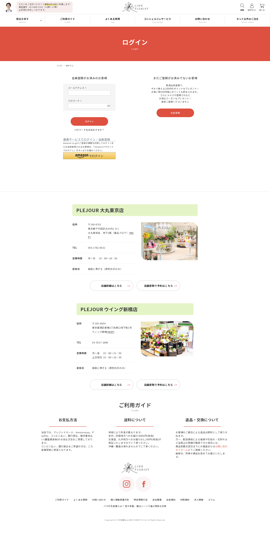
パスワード (75, 100)
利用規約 (185, 500)
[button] (89, 155)
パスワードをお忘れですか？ (89, 129)
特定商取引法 (141, 500)
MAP (110, 331)
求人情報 (198, 500)
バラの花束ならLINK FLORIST (128, 520)
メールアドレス (77, 87)
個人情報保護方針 (120, 500)
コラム (211, 500)
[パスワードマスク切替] (108, 105)
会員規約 (170, 500)
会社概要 (157, 500)
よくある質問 (80, 500)
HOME (59, 65)
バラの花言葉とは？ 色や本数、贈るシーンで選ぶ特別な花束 (135, 506)
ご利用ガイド (62, 500)
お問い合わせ (99, 500)
